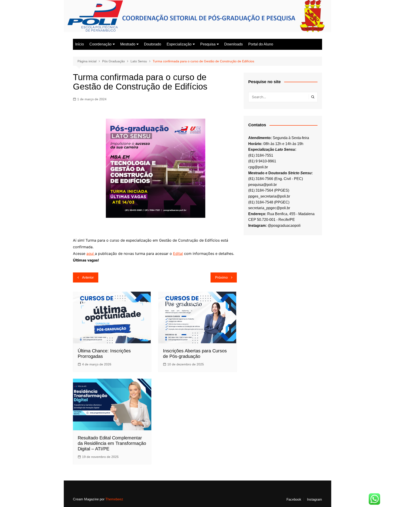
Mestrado (127, 44)
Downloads (233, 44)
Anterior (88, 277)
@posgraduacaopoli (284, 225)
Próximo (221, 277)
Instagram (314, 499)
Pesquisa (208, 44)
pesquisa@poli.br (262, 185)
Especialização (179, 44)
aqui (90, 253)
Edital (178, 253)
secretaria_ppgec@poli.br (269, 208)
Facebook (293, 499)
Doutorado (152, 44)
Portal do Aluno (260, 44)
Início (79, 44)
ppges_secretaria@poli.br (269, 196)
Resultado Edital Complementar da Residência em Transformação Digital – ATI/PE (112, 443)
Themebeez (114, 499)
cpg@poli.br (258, 167)
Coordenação (100, 44)
